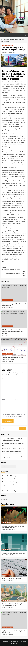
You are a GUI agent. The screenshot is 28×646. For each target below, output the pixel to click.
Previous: (11, 268)
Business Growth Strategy (7, 45)
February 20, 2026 (10, 361)
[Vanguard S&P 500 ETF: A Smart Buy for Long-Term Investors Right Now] (14, 515)
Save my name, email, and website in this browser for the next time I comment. (13, 415)
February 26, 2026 (10, 554)
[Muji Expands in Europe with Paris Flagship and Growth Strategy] (14, 293)
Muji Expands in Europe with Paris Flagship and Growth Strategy (14, 304)
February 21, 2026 (10, 335)
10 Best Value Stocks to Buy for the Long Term (13, 444)
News (3, 488)
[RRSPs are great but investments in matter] (14, 567)
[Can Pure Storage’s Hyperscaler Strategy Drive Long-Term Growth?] (14, 347)
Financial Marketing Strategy (9, 482)
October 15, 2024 (11, 52)
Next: (15, 273)
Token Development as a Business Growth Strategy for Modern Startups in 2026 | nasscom (12, 331)
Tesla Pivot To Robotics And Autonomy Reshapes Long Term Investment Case (12, 452)
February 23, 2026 (10, 307)
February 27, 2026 (10, 529)
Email (17, 399)
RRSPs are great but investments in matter (13, 448)
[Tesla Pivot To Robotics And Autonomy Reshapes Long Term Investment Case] (14, 593)
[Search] (25, 35)
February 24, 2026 (10, 607)
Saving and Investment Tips (9, 491)
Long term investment (8, 485)
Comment (5, 379)
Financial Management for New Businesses (13, 478)
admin (4, 52)
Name (4, 399)
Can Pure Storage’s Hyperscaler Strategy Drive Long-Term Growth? (12, 358)
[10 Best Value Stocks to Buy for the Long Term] (14, 542)
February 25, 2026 (10, 580)
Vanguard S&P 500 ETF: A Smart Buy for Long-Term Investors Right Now (12, 439)
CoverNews (22, 641)
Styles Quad (4, 499)
